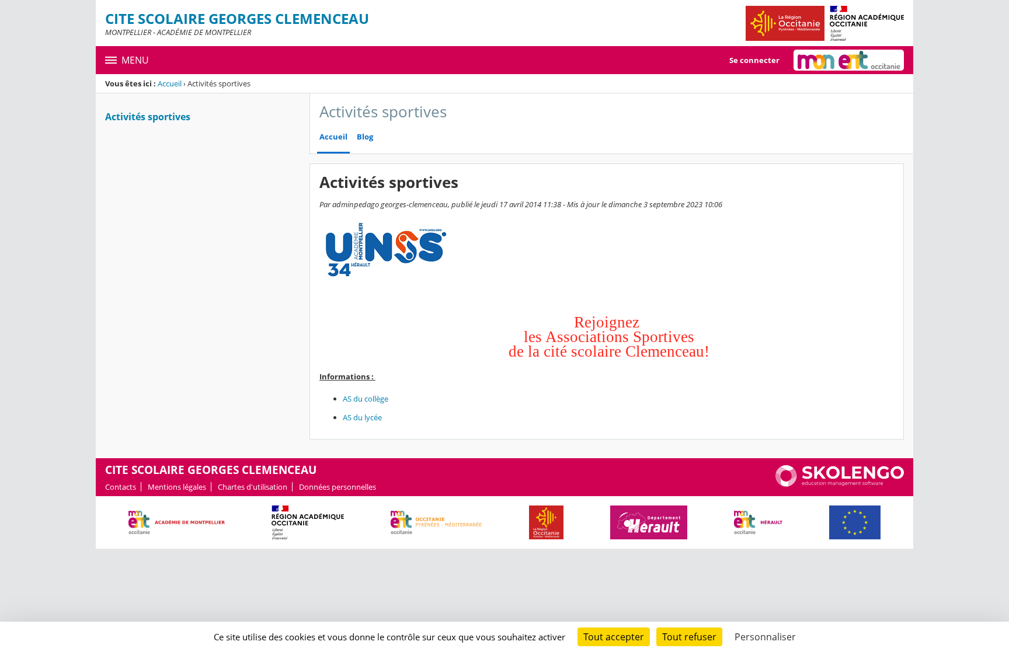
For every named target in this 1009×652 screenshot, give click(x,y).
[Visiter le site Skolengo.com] (839, 484)
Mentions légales (177, 486)
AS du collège (365, 398)
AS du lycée (362, 417)
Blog (365, 137)
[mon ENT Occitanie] (849, 60)
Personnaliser (765, 636)
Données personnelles (337, 486)
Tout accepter (613, 636)
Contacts (120, 486)
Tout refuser (689, 636)
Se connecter (754, 60)
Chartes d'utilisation (252, 486)
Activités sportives (147, 116)
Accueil (170, 83)
